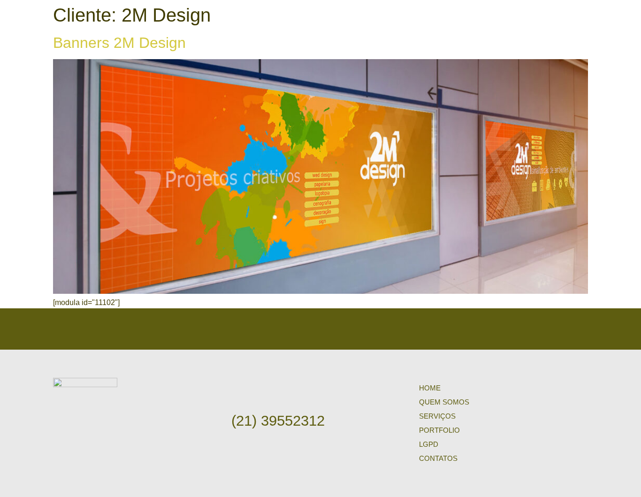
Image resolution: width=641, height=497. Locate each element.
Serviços (437, 416)
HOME (430, 388)
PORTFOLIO (439, 430)
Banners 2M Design (119, 42)
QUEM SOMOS (444, 402)
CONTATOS (438, 458)
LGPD (428, 444)
